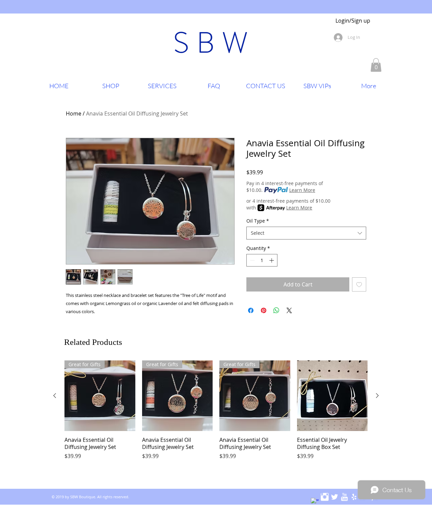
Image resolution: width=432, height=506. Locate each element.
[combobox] (306, 233)
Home (73, 113)
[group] (216, 413)
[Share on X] (289, 310)
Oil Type (257, 221)
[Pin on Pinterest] (264, 310)
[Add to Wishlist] (359, 284)
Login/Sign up (352, 20)
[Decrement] (251, 260)
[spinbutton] (262, 260)
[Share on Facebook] (251, 310)
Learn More (302, 190)
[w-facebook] (315, 502)
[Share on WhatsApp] (276, 310)
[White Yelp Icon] (354, 497)
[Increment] (272, 260)
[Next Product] (377, 395)
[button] (376, 65)
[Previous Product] (55, 395)
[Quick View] (332, 395)
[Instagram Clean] (325, 497)
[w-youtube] (344, 497)
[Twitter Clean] (334, 497)
